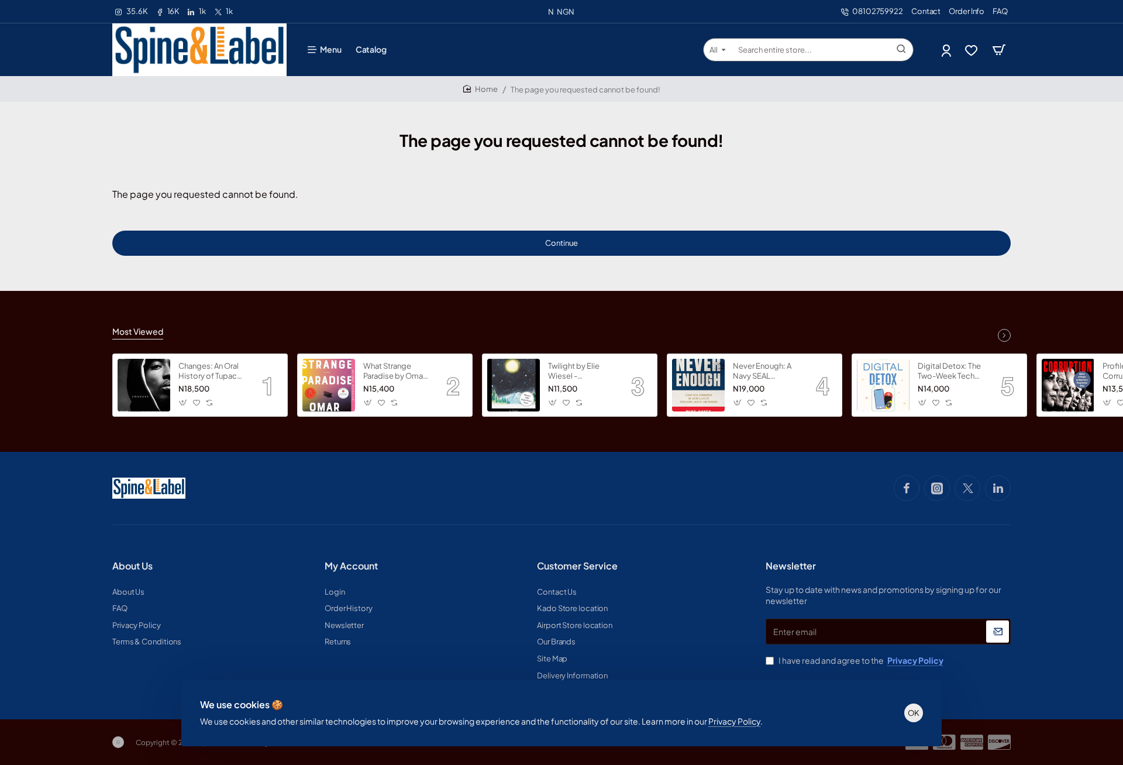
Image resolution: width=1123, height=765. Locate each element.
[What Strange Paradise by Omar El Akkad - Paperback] (328, 385)
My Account (351, 566)
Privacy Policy (734, 721)
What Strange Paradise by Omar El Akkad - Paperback (394, 371)
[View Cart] (999, 49)
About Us (132, 566)
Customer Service (577, 566)
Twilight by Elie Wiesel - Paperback (574, 371)
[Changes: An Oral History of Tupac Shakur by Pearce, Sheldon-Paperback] (144, 385)
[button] (183, 403)
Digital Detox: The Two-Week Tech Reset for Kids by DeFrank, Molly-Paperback (949, 371)
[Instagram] (937, 488)
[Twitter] (967, 488)
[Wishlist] (972, 50)
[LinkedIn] (998, 488)
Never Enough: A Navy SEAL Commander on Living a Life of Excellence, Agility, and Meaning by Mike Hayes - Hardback (766, 371)
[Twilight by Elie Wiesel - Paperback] (513, 385)
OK (913, 713)
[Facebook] (906, 488)
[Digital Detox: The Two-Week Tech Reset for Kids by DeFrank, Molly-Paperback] (883, 385)
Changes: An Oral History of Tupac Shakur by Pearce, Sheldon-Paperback (209, 371)
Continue (561, 243)
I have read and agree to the (860, 660)
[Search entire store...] (901, 50)
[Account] (947, 50)
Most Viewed (137, 331)
